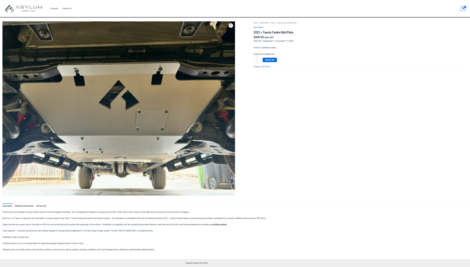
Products (54, 8)
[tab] (7, 206)
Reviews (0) (41, 206)
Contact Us (66, 8)
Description (7, 206)
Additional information (24, 206)
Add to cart (269, 60)
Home (256, 23)
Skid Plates (264, 23)
